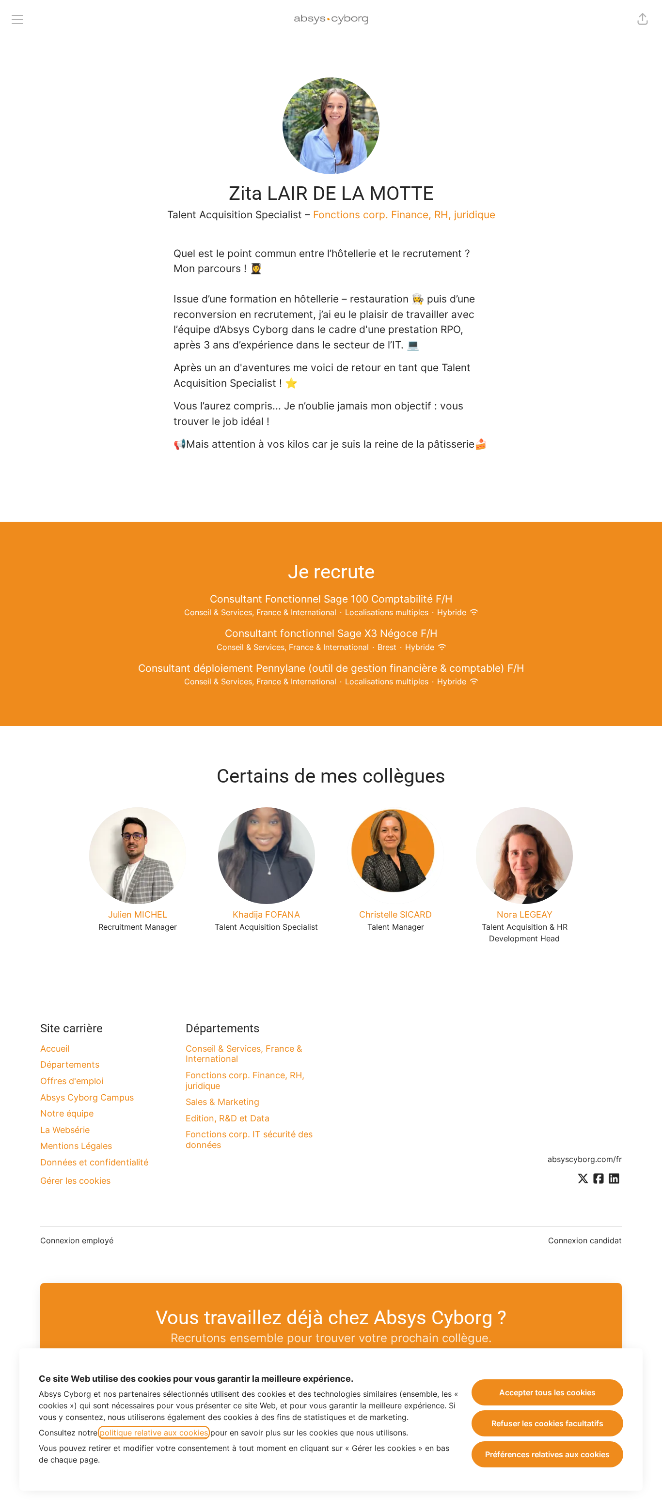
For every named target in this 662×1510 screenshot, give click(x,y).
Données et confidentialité (94, 1162)
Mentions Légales (76, 1146)
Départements (69, 1064)
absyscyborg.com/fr (585, 1159)
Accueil (54, 1048)
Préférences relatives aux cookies (547, 1454)
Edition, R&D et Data (227, 1118)
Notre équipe (67, 1113)
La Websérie (65, 1130)
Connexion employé (76, 1240)
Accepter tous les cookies (547, 1392)
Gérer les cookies (75, 1181)
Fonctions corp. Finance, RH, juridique (404, 215)
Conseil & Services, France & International (244, 1053)
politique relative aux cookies (154, 1432)
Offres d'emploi (71, 1081)
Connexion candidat (585, 1240)
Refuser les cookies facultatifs (547, 1423)
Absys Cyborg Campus (87, 1097)
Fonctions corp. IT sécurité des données (249, 1139)
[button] (642, 19)
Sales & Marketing (222, 1102)
